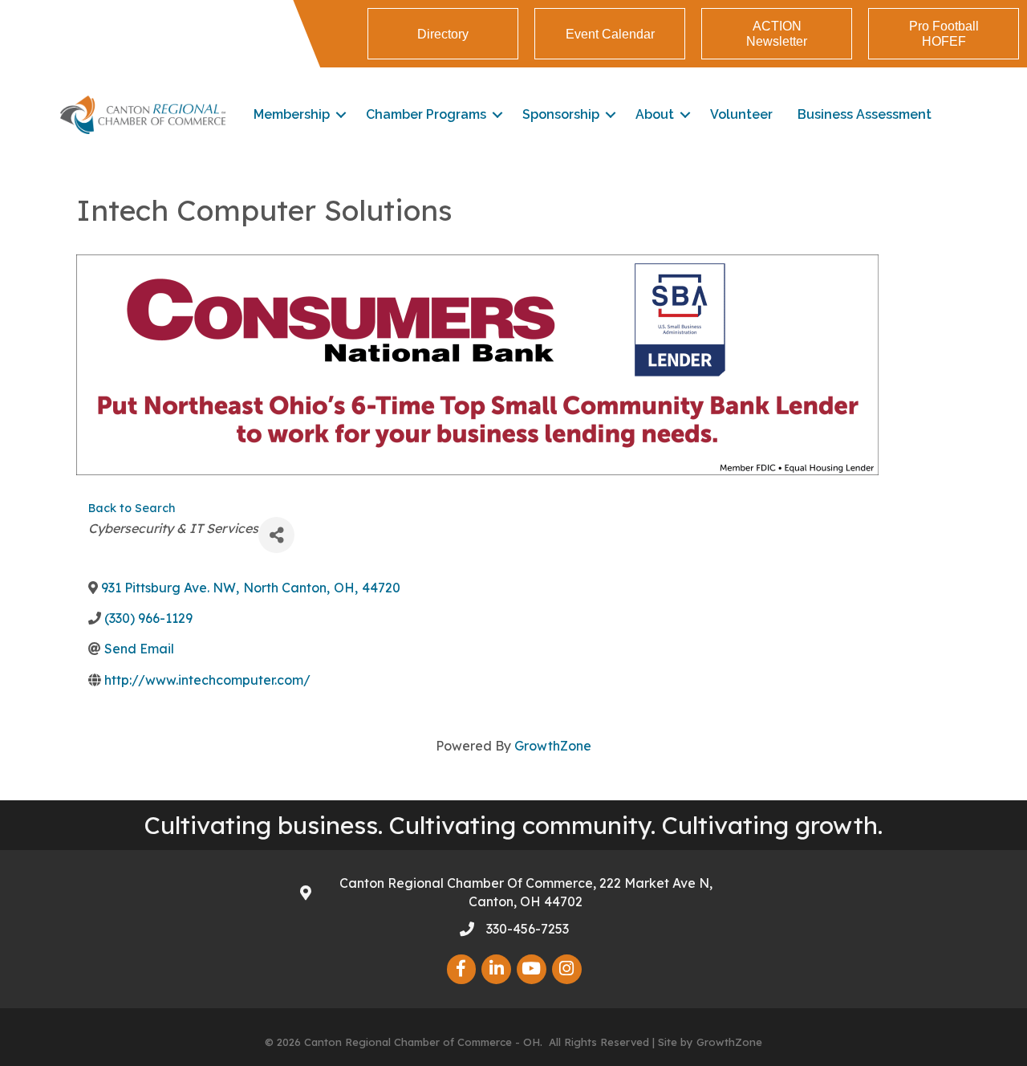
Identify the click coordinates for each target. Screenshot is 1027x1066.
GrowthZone (552, 746)
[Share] (276, 535)
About (654, 114)
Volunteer (741, 114)
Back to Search (131, 508)
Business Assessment (865, 114)
